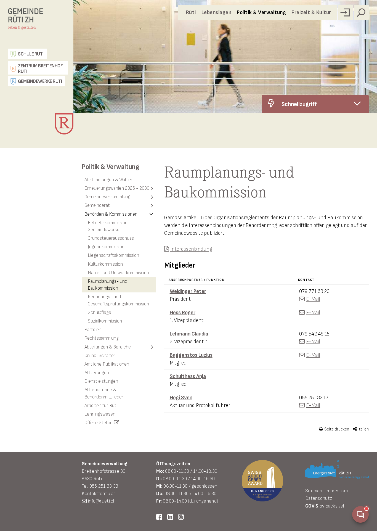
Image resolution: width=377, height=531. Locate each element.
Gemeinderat (97, 205)
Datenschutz (318, 498)
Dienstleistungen (101, 381)
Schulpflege (99, 312)
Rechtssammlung (101, 338)
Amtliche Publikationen (106, 364)
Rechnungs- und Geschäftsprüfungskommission (118, 300)
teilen (363, 429)
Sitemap (313, 491)
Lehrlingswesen (99, 414)
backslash (336, 506)
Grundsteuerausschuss (111, 238)
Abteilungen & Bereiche (107, 347)
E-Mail (313, 299)
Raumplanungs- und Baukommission (107, 284)
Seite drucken (336, 429)
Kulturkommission (105, 264)
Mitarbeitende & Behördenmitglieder (103, 393)
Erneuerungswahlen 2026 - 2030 (116, 188)
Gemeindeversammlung (107, 197)
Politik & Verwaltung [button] (261, 12)
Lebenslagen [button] (216, 12)
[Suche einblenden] (361, 12)
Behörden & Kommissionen (110, 214)
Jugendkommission (106, 247)
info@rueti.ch (102, 501)
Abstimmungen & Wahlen (108, 180)
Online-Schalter (99, 355)
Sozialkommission (105, 321)
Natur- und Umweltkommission (118, 273)
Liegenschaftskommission (113, 255)
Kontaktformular (98, 493)
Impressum (336, 491)
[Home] (38, 23)
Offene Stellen (98, 423)
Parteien (92, 329)
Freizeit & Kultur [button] (311, 12)
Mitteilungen (96, 373)
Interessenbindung (191, 249)
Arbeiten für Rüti (100, 405)
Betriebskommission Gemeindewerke (108, 226)
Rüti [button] (191, 12)
